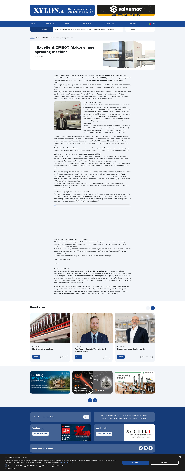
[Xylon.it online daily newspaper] (49, 10)
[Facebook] (150, 448)
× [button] (183, 456)
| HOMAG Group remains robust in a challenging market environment (85, 30)
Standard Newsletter (110, 418)
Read (36, 357)
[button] (153, 308)
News (64, 357)
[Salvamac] (126, 10)
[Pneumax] (135, 382)
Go (86, 417)
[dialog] (92, 462)
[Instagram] (141, 448)
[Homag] (50, 382)
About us (50, 24)
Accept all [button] (135, 462)
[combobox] (180, 457)
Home (32, 24)
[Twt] (92, 382)
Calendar (87, 24)
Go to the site (40, 434)
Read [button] (67, 24)
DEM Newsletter (125, 418)
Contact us (132, 24)
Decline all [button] (165, 462)
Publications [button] (108, 24)
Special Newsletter (139, 418)
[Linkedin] (146, 448)
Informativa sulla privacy (67, 462)
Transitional (146, 357)
